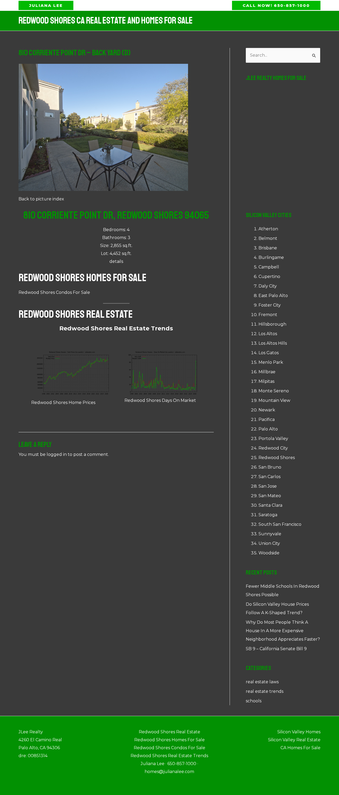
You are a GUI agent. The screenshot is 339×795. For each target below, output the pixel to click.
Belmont (267, 238)
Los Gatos (268, 352)
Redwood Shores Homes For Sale (82, 277)
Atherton (268, 228)
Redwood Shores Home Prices (63, 402)
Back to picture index (41, 198)
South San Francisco (279, 524)
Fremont (267, 314)
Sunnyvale (269, 533)
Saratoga (267, 514)
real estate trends (264, 691)
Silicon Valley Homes (298, 731)
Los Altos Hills (272, 343)
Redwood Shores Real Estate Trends (116, 328)
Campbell (268, 267)
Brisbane (267, 247)
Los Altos (267, 333)
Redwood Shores (276, 457)
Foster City (269, 305)
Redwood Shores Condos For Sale (54, 292)
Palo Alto (268, 429)
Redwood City (273, 448)
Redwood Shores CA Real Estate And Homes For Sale (106, 20)
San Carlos (269, 476)
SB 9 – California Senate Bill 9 (276, 648)
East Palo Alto (273, 295)
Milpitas (266, 381)
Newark (266, 409)
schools (253, 700)
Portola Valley (273, 438)
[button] (46, 5)
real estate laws (262, 681)
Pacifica (266, 419)
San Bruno (269, 467)
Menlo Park (270, 362)
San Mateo (269, 495)
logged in (57, 454)
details (116, 261)
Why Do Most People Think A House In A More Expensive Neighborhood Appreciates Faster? (283, 631)
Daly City (267, 286)
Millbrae (266, 371)
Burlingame (271, 257)
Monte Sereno (273, 390)
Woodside (268, 552)
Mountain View (274, 400)
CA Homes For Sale (300, 747)
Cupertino (269, 276)
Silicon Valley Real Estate (294, 739)
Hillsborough (272, 324)
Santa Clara (270, 505)
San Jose (267, 486)
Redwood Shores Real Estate (76, 314)
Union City (269, 543)
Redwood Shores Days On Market (160, 400)
